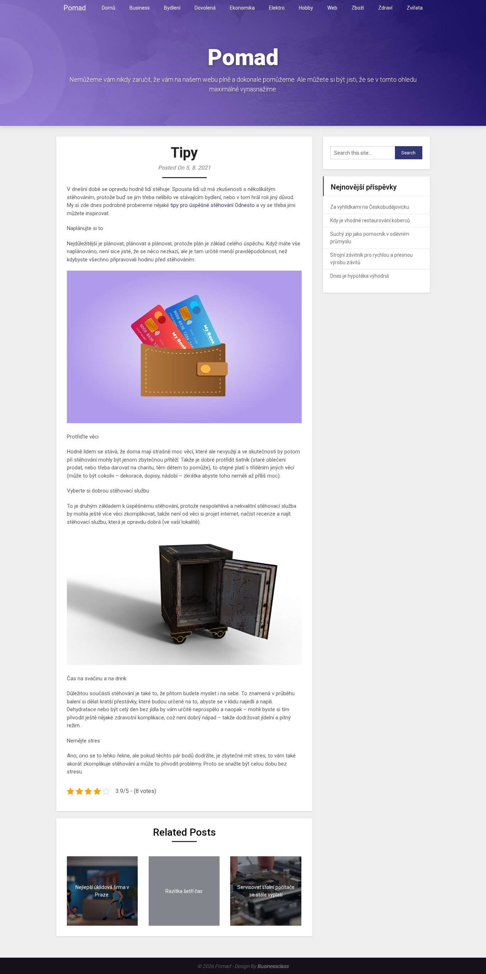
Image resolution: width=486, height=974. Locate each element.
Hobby (306, 8)
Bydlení (172, 8)
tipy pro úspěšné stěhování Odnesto (212, 205)
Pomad (74, 8)
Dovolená (205, 8)
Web (332, 8)
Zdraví (385, 8)
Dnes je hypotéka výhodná (359, 276)
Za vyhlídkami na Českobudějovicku (369, 207)
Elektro (277, 8)
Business (140, 8)
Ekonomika (242, 8)
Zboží (358, 8)
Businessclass (273, 966)
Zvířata (415, 8)
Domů (108, 8)
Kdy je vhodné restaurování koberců (370, 220)
